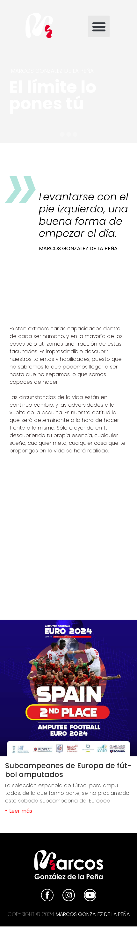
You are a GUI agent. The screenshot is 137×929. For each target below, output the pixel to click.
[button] (99, 26)
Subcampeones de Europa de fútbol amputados (68, 770)
